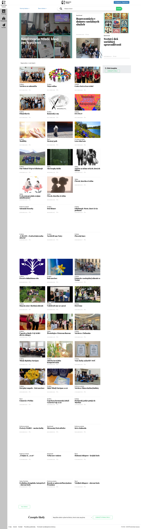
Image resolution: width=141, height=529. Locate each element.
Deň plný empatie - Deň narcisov (32, 388)
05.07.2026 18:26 (23, 90)
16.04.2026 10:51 (23, 404)
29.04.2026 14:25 (78, 364)
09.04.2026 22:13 (23, 432)
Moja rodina (52, 86)
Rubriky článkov (24, 8)
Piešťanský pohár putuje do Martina (85, 402)
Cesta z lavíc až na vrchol (84, 86)
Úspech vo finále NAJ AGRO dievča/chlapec (30, 334)
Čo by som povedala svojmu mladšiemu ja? (30, 197)
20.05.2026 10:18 (78, 282)
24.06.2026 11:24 (51, 239)
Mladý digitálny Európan (29, 361)
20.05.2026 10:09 (23, 309)
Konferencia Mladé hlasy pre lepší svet (40, 41)
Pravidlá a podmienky (29, 527)
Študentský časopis (4, 6)
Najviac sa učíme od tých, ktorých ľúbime (87, 169)
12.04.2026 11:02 (51, 404)
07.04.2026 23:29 (78, 487)
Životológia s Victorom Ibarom (59, 333)
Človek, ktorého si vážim (56, 196)
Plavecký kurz (80, 236)
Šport (48, 139)
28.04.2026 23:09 (23, 392)
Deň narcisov (52, 278)
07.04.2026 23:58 (23, 459)
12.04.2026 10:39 (78, 404)
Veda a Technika (24, 481)
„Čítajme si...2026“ (27, 455)
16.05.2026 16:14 (51, 309)
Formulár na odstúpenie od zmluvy (46, 527)
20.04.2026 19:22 (51, 392)
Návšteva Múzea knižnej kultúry (87, 388)
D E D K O (78, 113)
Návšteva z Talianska (82, 333)
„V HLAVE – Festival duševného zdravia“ (31, 237)
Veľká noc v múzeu (54, 455)
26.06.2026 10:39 (78, 185)
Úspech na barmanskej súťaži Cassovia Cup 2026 (58, 402)
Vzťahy (49, 166)
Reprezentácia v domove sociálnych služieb (87, 21)
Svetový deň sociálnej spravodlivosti (112, 41)
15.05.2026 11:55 (78, 309)
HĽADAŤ (119, 8)
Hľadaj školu (3, 21)
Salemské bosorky (26, 208)
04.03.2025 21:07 (108, 56)
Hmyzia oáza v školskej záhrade (31, 306)
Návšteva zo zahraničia (28, 86)
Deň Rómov (51, 208)
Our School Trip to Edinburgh (31, 168)
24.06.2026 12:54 (23, 239)
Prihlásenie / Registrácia (121, 2)
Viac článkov (24, 506)
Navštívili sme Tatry (54, 236)
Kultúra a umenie (24, 206)
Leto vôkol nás (80, 141)
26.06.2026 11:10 (51, 172)
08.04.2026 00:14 (51, 432)
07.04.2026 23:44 (23, 487)
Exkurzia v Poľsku (26, 401)
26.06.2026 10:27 (51, 212)
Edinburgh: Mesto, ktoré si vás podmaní (86, 209)
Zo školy (22, 84)
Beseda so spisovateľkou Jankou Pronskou (59, 484)
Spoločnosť (24, 35)
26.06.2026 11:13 (23, 172)
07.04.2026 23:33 (51, 487)
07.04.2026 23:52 (78, 459)
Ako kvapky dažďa (54, 168)
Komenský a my (53, 113)
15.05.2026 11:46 (78, 337)
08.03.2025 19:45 (80, 34)
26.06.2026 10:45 (51, 199)
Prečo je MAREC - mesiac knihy (32, 428)
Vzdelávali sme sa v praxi (56, 306)
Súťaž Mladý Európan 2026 (57, 388)
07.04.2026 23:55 (51, 459)
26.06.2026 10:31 (23, 212)
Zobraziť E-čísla (112, 71)
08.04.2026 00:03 (78, 432)
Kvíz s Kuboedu (80, 428)
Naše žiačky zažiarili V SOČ (85, 361)
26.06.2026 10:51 (78, 172)
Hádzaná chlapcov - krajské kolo (87, 455)
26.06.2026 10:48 (23, 199)
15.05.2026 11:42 (23, 364)
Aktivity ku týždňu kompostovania (54, 362)
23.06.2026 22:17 (78, 239)
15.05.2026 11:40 (51, 364)
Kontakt (4, 27)
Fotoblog (3, 14)
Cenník (15, 527)
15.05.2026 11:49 (51, 337)
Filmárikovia (25, 113)
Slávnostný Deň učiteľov (56, 428)
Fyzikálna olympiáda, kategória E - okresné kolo (32, 484)
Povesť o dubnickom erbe (29, 278)
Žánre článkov (42, 8)
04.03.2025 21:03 (25, 56)
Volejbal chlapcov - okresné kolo (87, 483)
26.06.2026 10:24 (78, 212)
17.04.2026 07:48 (78, 392)
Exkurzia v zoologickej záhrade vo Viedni (87, 279)
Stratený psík (52, 141)
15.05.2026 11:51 (23, 337)
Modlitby (23, 141)
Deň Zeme (78, 306)
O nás (10, 527)
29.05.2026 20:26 (23, 282)
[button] (72, 517)
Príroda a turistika (80, 139)
